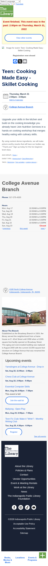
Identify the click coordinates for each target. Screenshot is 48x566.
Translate (19, 4)
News (24, 491)
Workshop (10, 162)
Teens (15, 155)
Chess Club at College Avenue (20, 377)
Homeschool (17, 158)
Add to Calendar (16, 100)
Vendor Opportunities (24, 479)
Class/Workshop (27, 158)
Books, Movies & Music (7, 560)
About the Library (24, 466)
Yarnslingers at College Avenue (24, 367)
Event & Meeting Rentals (24, 483)
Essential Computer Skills (17, 387)
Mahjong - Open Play (15, 409)
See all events (40, 436)
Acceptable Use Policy (24, 524)
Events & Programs (32, 558)
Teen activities (20, 162)
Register (13, 432)
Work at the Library (24, 487)
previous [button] (6, 228)
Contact (24, 474)
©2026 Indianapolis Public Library (24, 519)
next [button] (43, 228)
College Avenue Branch (21, 107)
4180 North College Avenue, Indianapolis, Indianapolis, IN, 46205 (24, 290)
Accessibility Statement (24, 528)
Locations (20, 557)
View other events (24, 38)
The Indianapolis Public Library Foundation (24, 497)
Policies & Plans (24, 470)
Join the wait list (17, 400)
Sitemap (24, 533)
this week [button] (24, 228)
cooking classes (31, 162)
